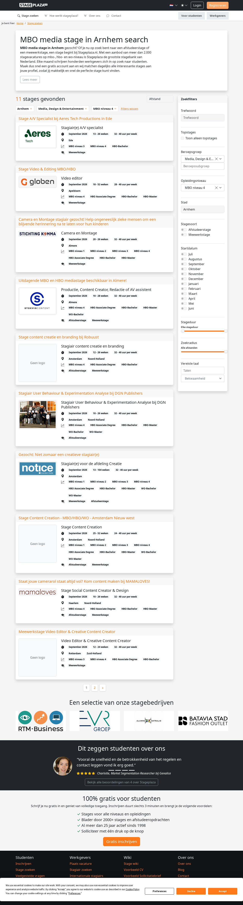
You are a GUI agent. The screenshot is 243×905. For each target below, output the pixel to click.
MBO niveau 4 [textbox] (195, 188)
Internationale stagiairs (86, 876)
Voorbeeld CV (133, 870)
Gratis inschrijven (121, 841)
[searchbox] (202, 166)
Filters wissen (129, 108)
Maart (193, 294)
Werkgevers (218, 15)
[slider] (182, 331)
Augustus (195, 259)
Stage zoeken (30, 15)
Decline (191, 891)
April (192, 298)
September (196, 264)
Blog (181, 870)
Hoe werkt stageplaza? (63, 15)
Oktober (195, 269)
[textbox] (200, 378)
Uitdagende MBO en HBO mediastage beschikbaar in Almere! (72, 280)
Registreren (217, 5)
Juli (191, 254)
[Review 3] (125, 770)
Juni (191, 308)
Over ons (94, 15)
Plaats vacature (81, 864)
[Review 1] (111, 770)
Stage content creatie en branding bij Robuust (59, 337)
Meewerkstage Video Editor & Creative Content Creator (67, 631)
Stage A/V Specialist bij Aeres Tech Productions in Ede (65, 118)
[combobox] (202, 158)
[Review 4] (132, 770)
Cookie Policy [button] (132, 889)
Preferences (159, 891)
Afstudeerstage (200, 230)
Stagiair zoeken (81, 870)
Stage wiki (131, 864)
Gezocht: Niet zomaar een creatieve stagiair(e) (59, 454)
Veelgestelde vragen (30, 876)
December (196, 279)
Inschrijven (23, 864)
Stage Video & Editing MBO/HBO (47, 169)
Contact (116, 15)
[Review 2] (118, 770)
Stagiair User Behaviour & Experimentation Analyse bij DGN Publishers (81, 393)
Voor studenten (191, 15)
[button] (174, 5)
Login (197, 5)
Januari (194, 284)
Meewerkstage (199, 235)
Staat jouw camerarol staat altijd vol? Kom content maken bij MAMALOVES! (84, 581)
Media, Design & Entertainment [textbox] (201, 159)
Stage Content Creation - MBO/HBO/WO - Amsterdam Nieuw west (76, 518)
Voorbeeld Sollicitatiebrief (142, 876)
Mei (191, 303)
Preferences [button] (74, 893)
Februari (195, 289)
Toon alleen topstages (201, 138)
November (196, 274)
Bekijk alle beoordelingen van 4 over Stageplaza (121, 782)
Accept (223, 891)
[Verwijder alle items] (216, 159)
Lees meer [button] (30, 79)
